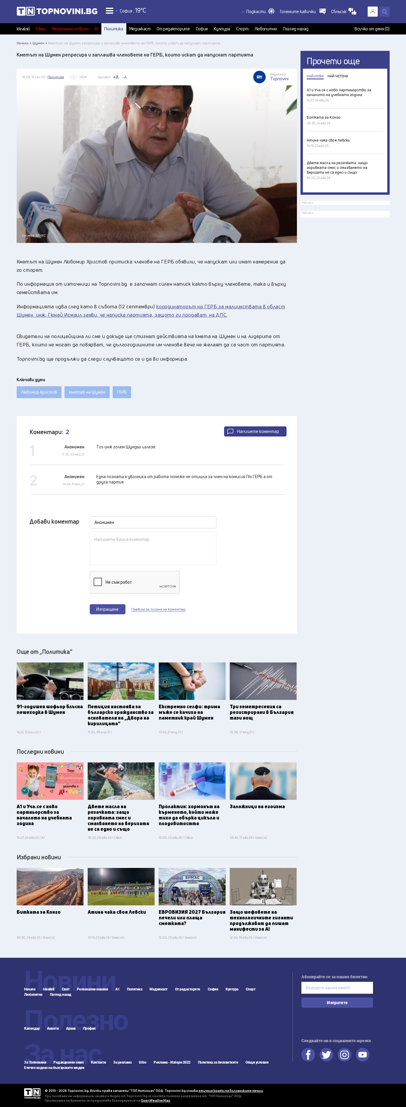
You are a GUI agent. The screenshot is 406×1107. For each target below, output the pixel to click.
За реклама (122, 1062)
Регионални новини (70, 29)
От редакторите (173, 29)
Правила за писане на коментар (158, 609)
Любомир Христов (39, 392)
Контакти (98, 1062)
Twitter (326, 1055)
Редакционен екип (68, 1062)
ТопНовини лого (57, 12)
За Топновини (35, 1062)
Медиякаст (140, 29)
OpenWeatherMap (155, 1100)
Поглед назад (295, 29)
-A (124, 77)
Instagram (344, 1055)
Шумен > (39, 43)
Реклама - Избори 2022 (172, 1062)
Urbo (142, 1062)
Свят (41, 29)
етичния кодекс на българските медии (231, 1090)
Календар (32, 1028)
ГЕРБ (122, 392)
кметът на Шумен (87, 392)
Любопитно (266, 29)
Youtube (362, 1055)
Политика (113, 29)
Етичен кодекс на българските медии (54, 1068)
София (202, 29)
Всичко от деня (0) (372, 29)
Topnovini (32, 1093)
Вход (373, 12)
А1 (96, 29)
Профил (89, 1028)
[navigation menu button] (109, 10)
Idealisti (23, 29)
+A (116, 77)
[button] (260, 12)
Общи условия (257, 1062)
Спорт (242, 29)
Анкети (53, 1028)
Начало (29, 989)
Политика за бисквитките (218, 1062)
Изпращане (107, 609)
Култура (222, 29)
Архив (71, 1028)
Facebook (308, 1055)
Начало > (24, 43)
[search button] (385, 12)
